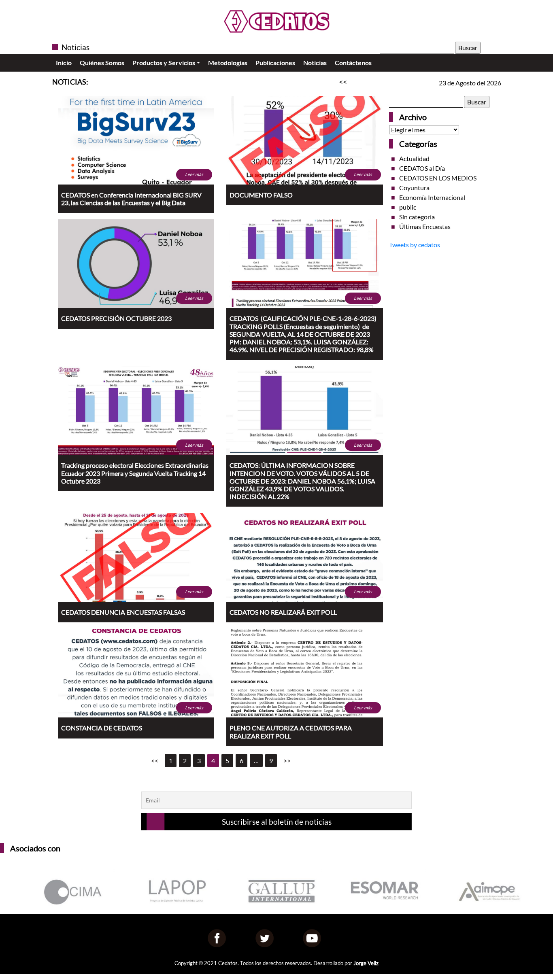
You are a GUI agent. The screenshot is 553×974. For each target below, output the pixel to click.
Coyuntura (414, 187)
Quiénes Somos (102, 62)
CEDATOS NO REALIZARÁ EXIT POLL (283, 612)
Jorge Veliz (366, 963)
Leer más (194, 174)
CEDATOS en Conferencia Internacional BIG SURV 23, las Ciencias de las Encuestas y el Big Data (131, 198)
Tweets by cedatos (414, 244)
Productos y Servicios (163, 62)
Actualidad (414, 158)
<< (154, 760)
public (407, 207)
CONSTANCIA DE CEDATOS (101, 728)
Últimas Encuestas (425, 226)
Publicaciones (275, 62)
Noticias (315, 62)
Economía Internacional (432, 197)
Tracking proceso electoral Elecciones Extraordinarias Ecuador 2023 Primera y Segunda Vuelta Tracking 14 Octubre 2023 (134, 472)
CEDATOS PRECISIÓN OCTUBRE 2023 (116, 318)
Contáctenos (353, 62)
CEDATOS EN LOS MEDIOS (437, 178)
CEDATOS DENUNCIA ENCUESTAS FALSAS (123, 612)
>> (287, 760)
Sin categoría (417, 217)
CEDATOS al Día (422, 168)
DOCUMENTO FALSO (261, 195)
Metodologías (227, 62)
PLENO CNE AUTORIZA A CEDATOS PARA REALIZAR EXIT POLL (291, 731)
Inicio (64, 62)
